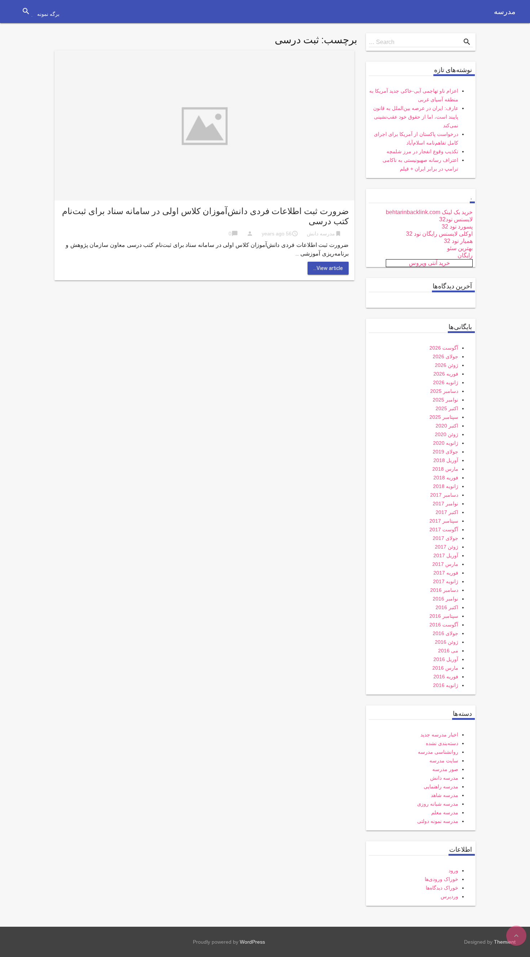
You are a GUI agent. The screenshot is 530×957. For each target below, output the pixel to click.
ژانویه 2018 (445, 486)
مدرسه (505, 11)
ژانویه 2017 (445, 581)
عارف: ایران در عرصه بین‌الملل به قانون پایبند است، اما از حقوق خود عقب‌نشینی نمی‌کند (415, 116)
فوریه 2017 (445, 573)
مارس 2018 (445, 469)
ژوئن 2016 (446, 642)
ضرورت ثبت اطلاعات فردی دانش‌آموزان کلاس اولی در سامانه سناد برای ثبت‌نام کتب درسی (205, 216)
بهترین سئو (460, 248)
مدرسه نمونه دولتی (437, 821)
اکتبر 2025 (447, 408)
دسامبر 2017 (444, 495)
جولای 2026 (445, 356)
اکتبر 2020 (447, 426)
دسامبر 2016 (444, 590)
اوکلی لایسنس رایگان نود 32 (439, 234)
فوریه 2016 (445, 676)
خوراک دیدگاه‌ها (442, 888)
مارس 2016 (445, 668)
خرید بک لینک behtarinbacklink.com (429, 212)
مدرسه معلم (444, 812)
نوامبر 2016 (445, 599)
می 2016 (448, 650)
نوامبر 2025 (445, 400)
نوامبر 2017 (445, 503)
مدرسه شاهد (444, 795)
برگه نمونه (48, 14)
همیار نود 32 (458, 241)
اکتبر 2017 (447, 512)
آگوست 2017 (443, 529)
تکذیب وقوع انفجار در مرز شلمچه (422, 151)
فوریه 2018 (445, 477)
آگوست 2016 (443, 625)
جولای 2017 (445, 538)
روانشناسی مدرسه (438, 752)
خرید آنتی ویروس (429, 263)
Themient (505, 942)
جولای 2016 (445, 633)
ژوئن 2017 (446, 547)
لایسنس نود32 (456, 219)
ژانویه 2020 (445, 443)
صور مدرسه (445, 769)
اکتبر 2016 (447, 607)
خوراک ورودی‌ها (441, 879)
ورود (453, 870)
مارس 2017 (445, 564)
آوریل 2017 (445, 555)
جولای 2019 (445, 452)
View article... (328, 268)
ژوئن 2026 (446, 365)
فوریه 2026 (445, 374)
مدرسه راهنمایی (441, 786)
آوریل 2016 (445, 659)
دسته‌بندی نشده (442, 743)
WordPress (252, 942)
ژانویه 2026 (445, 382)
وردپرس (449, 896)
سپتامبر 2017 (443, 521)
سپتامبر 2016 (443, 616)
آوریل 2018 (445, 460)
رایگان (465, 255)
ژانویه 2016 (445, 685)
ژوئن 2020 (446, 434)
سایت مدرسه (443, 760)
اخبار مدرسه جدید (439, 734)
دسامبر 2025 (444, 391)
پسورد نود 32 (457, 226)
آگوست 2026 (443, 348)
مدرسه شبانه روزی (437, 804)
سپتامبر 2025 (443, 417)
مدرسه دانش (321, 233)
